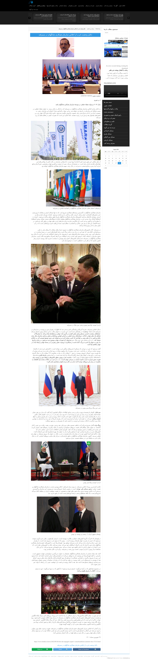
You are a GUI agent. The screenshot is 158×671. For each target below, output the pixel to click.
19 (112, 160)
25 (109, 163)
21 (119, 160)
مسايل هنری (81, 5)
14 (119, 158)
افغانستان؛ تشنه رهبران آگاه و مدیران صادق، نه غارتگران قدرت (43, 15)
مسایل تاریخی (99, 5)
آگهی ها (116, 5)
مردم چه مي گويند (33, 9)
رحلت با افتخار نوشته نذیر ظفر (118, 70)
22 (122, 160)
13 (116, 158)
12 (112, 158)
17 (105, 160)
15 (122, 158)
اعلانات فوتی (122, 5)
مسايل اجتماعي (63, 5)
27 (116, 163)
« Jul (105, 168)
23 (126, 160)
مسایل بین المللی (41, 5)
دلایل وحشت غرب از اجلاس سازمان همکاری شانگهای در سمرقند (77, 645)
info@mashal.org (126, 657)
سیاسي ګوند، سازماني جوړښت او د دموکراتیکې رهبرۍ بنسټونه (91, 15)
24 (105, 163)
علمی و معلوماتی (72, 5)
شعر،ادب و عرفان (90, 5)
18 (109, 160)
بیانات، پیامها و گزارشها (52, 5)
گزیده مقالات (32, 5)
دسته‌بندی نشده (108, 112)
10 (105, 158)
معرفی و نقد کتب (108, 5)
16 (126, 158)
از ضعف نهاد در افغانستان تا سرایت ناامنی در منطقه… (68, 15)
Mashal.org (98, 28)
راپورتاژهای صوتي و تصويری (112, 115)
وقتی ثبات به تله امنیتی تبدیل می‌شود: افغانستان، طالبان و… (114, 15)
